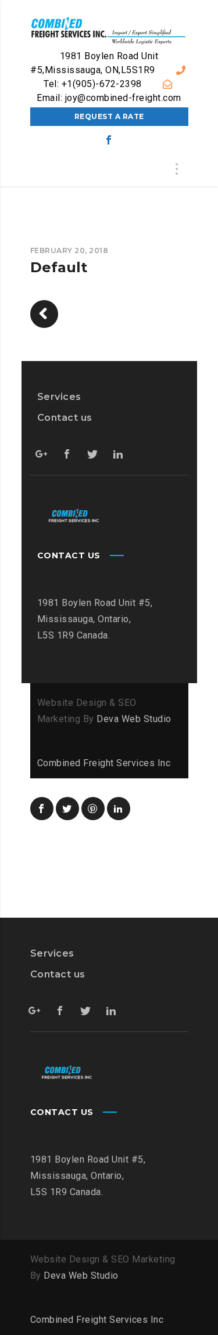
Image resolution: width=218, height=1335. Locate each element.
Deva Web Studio (134, 718)
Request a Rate (109, 116)
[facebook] (109, 139)
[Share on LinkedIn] (118, 808)
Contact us (64, 417)
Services (59, 396)
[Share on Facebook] (41, 808)
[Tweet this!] (67, 808)
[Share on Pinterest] (93, 808)
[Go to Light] (44, 314)
